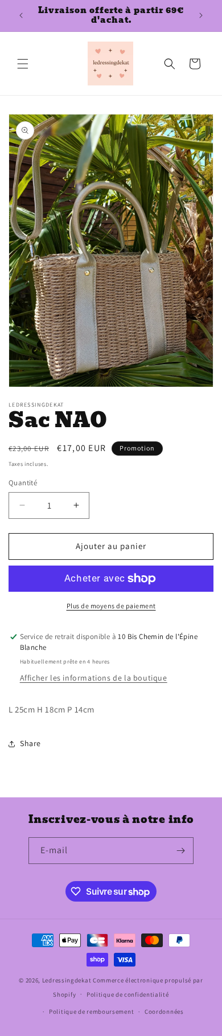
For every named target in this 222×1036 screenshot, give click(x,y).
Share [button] (30, 743)
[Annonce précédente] (21, 15)
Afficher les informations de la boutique (93, 678)
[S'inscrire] (180, 850)
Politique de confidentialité (128, 994)
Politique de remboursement (91, 1011)
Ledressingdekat (67, 980)
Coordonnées (164, 1011)
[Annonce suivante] (200, 15)
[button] (22, 63)
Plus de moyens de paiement (111, 605)
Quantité (23, 483)
